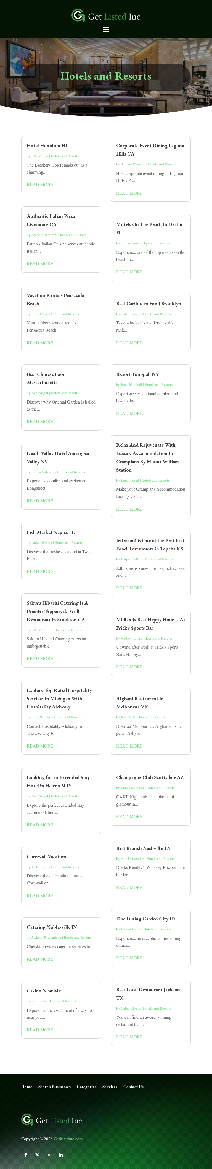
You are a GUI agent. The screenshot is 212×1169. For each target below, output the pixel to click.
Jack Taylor (40, 866)
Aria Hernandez (132, 858)
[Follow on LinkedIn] (60, 1155)
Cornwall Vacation (46, 856)
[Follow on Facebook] (26, 1155)
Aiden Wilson (41, 542)
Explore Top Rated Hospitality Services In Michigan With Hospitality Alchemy (59, 698)
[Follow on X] (37, 1155)
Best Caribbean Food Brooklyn (148, 303)
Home (26, 1087)
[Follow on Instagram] (49, 1155)
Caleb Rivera (131, 313)
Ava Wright (39, 392)
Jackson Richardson (46, 937)
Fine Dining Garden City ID (145, 918)
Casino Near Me (44, 990)
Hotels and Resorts (65, 155)
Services (109, 1087)
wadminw (38, 1001)
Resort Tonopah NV (137, 374)
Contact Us (133, 1087)
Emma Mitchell (43, 471)
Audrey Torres (131, 638)
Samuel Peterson (133, 164)
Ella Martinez (41, 629)
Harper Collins (132, 559)
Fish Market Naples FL (51, 532)
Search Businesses (54, 1087)
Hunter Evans (131, 929)
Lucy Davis (40, 313)
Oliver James (130, 242)
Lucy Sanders (41, 717)
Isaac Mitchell (131, 384)
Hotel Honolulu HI (47, 145)
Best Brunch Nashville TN (143, 848)
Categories (86, 1087)
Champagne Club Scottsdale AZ (150, 777)
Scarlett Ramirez (43, 234)
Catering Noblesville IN (52, 927)
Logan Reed (130, 480)
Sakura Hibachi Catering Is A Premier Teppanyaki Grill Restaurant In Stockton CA (57, 611)
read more (40, 184)
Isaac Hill (128, 717)
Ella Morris (39, 155)
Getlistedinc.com (68, 1138)
